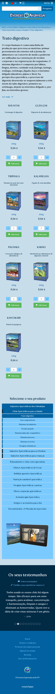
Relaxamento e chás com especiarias (27, 462)
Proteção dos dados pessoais (27, 647)
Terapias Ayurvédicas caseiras (27, 485)
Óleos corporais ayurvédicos (27, 491)
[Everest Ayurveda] (27, 17)
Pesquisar (47, 8)
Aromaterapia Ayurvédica (28, 497)
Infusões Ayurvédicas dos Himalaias (35, 27)
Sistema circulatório (27, 424)
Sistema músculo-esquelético (27, 433)
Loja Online (13, 27)
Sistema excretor (27, 442)
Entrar (27, 639)
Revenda (27, 655)
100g (14, 127)
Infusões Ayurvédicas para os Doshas (28, 451)
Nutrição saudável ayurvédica (27, 479)
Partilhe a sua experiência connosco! (28, 585)
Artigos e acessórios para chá (28, 503)
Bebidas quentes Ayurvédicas (27, 473)
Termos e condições (27, 643)
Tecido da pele (27, 429)
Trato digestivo (36, 30)
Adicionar (15, 164)
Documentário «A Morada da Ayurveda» (27, 509)
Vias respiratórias (27, 420)
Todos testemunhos (28, 581)
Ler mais (6, 97)
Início (4, 27)
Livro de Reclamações (27, 659)
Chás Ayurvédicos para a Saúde (15, 30)
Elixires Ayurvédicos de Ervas (27, 467)
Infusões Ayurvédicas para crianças (28, 456)
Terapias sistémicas (27, 446)
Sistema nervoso (27, 437)
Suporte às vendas (27, 651)
